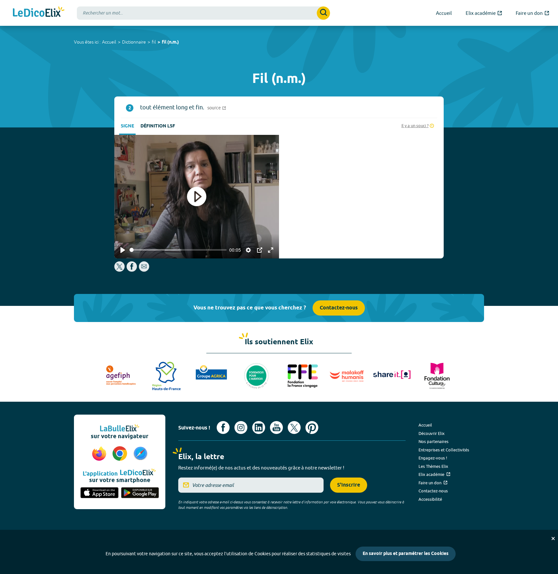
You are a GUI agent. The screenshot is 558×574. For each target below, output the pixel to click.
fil (154, 42)
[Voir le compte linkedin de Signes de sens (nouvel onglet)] (258, 427)
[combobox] (203, 13)
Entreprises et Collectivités (443, 449)
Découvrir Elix (431, 433)
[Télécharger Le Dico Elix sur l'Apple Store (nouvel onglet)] (99, 493)
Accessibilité (430, 499)
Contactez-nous (339, 308)
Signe (127, 126)
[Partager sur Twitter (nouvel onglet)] (120, 270)
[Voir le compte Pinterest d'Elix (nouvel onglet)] (311, 427)
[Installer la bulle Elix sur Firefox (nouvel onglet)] (100, 454)
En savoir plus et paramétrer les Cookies (406, 554)
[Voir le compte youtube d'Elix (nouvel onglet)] (276, 427)
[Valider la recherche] (323, 13)
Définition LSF (157, 126)
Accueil (109, 42)
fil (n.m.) (170, 42)
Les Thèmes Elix (433, 466)
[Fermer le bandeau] (553, 538)
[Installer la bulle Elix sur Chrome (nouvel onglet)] (121, 454)
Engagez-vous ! (432, 457)
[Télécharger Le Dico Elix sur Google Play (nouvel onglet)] (140, 493)
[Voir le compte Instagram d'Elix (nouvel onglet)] (240, 427)
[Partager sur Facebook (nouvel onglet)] (132, 270)
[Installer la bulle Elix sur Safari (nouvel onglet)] (140, 454)
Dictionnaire (134, 42)
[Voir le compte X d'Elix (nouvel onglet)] (294, 427)
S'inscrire (348, 485)
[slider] (178, 250)
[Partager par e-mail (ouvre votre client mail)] (144, 270)
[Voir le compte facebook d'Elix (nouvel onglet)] (223, 427)
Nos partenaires (433, 441)
